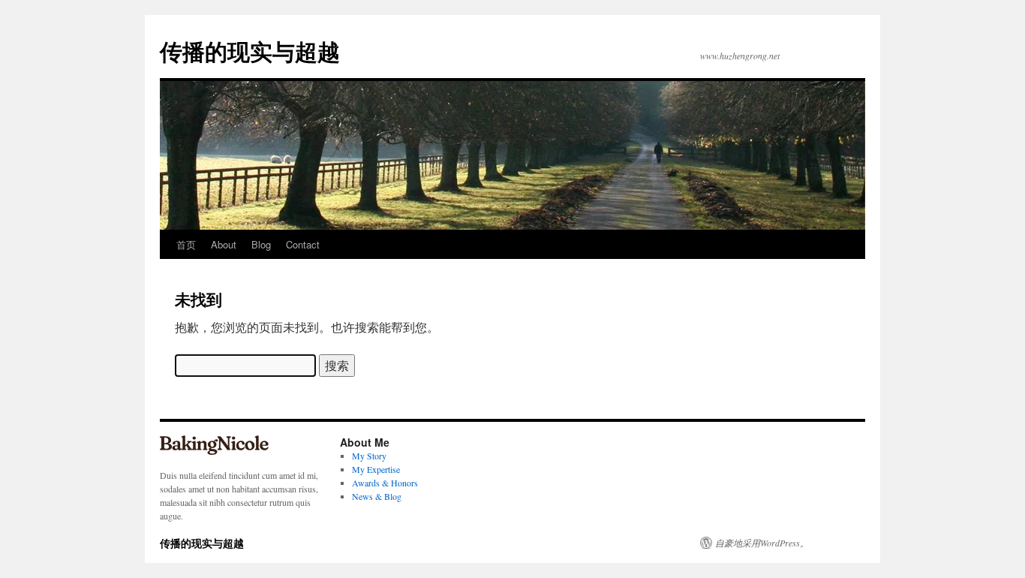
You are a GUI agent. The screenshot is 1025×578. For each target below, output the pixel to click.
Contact (303, 244)
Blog (261, 244)
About (223, 244)
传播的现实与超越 (250, 51)
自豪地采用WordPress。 (762, 543)
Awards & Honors (385, 483)
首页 (186, 244)
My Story (369, 456)
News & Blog (376, 496)
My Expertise (376, 469)
